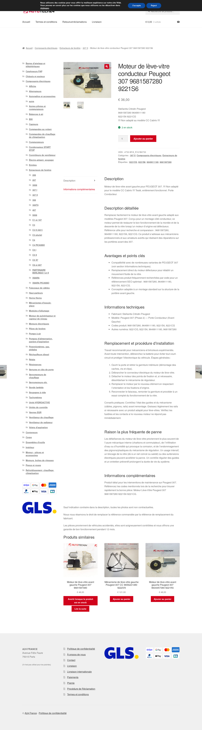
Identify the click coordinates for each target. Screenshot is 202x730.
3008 (34, 185)
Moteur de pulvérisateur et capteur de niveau (42, 317)
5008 (34, 215)
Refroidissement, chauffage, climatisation (40, 472)
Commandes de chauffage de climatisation (42, 136)
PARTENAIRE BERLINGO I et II (40, 271)
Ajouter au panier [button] (121, 599)
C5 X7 (35, 259)
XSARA (35, 277)
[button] (106, 66)
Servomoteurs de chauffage (37, 376)
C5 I (34, 249)
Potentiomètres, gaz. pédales (39, 348)
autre (31, 101)
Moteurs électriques (39, 323)
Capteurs (33, 124)
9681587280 (166, 162)
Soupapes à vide (37, 392)
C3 (33, 224)
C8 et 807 (37, 264)
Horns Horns (35, 297)
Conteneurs (32, 432)
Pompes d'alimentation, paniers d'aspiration (41, 340)
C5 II (34, 254)
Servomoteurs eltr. (38, 382)
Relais (32, 359)
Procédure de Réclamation (81, 688)
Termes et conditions (46, 21)
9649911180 (153, 162)
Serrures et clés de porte (41, 369)
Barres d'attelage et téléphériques (35, 65)
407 (34, 210)
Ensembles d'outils (35, 442)
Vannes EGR (35, 412)
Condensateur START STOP (40, 149)
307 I (34, 189)
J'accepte (136, 5)
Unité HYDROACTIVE (39, 402)
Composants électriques (46, 48)
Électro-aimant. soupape (41, 159)
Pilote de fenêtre (37, 328)
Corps (29, 437)
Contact (71, 660)
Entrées (33, 164)
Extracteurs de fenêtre (70, 48)
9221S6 (142, 162)
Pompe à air (35, 333)
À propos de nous (76, 654)
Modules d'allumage (39, 310)
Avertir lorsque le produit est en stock (80, 601)
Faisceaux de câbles (39, 287)
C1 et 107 (37, 219)
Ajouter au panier (143, 138)
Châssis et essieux (35, 76)
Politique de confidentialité (81, 648)
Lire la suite (80, 608)
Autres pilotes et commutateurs (37, 108)
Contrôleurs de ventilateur (42, 155)
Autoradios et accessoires (42, 96)
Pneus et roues (33, 465)
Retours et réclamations (74, 21)
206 (34, 175)
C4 (33, 240)
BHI (31, 119)
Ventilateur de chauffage (41, 417)
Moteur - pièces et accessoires (35, 454)
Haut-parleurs (36, 292)
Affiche (32, 86)
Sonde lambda (36, 387)
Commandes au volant (40, 129)
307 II (85, 48)
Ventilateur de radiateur (40, 422)
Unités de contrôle (38, 407)
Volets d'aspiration (38, 427)
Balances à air (36, 114)
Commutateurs (36, 142)
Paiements (72, 677)
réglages (44, 8)
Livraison (97, 21)
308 (34, 199)
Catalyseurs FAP (34, 71)
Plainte (71, 683)
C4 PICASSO (38, 245)
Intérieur (30, 447)
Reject (154, 5)
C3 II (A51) (37, 229)
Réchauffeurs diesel (39, 354)
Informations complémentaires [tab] (79, 189)
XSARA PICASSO (40, 282)
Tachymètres (35, 397)
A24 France (31, 713)
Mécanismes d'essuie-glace (40, 304)
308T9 (35, 205)
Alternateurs (35, 91)
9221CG (133, 162)
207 (34, 180)
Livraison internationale (79, 671)
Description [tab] (69, 180)
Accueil (26, 21)
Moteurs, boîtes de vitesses (40, 460)
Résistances (35, 364)
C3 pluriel (37, 234)
